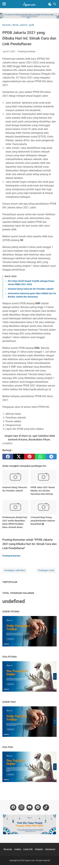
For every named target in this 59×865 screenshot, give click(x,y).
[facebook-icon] (13, 807)
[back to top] (53, 858)
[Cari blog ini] (55, 4)
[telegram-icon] (38, 807)
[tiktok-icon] (46, 807)
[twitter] (18, 456)
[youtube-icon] (29, 807)
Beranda (8, 849)
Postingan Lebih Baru (14, 570)
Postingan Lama (46, 570)
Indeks (17, 849)
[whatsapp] (40, 456)
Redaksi (39, 849)
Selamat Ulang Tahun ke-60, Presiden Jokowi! (31, 289)
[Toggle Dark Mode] (50, 4)
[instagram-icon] (21, 807)
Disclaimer (50, 849)
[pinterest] (29, 456)
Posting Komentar (27, 51)
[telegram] (51, 456)
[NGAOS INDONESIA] (29, 4)
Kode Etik (28, 849)
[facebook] (7, 456)
